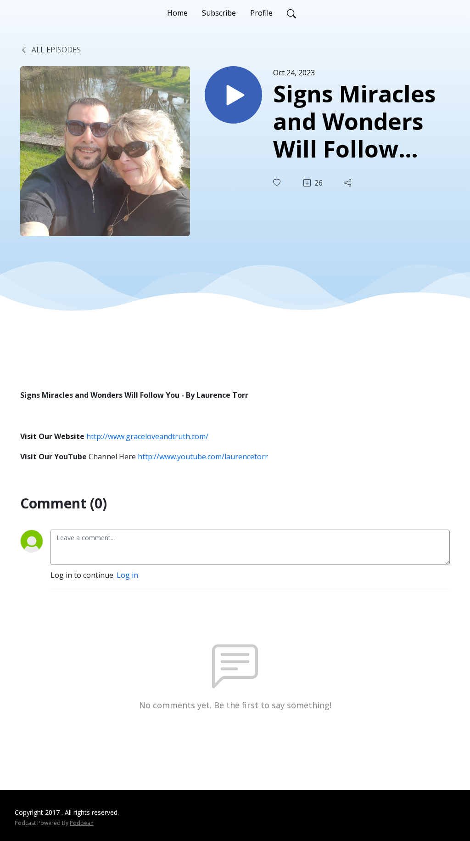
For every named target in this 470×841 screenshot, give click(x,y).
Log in (127, 575)
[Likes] (277, 182)
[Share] (348, 182)
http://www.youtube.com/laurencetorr (203, 457)
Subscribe (219, 13)
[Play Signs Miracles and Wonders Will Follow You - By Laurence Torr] (233, 95)
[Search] (291, 13)
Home (177, 13)
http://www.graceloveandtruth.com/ (147, 436)
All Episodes (55, 50)
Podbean (82, 823)
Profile (261, 13)
